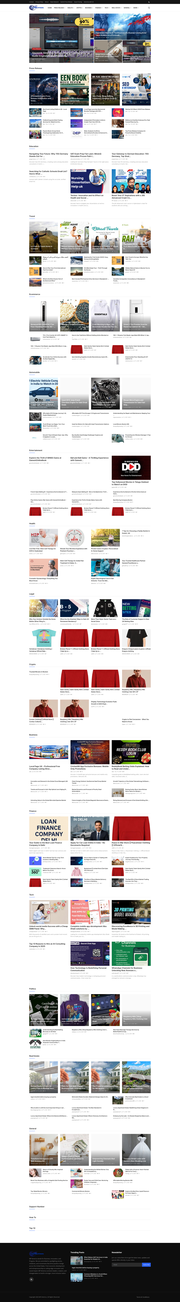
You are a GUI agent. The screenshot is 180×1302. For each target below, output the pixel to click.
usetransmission (97, 407)
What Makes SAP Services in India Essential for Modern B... (96, 1258)
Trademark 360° (47, 872)
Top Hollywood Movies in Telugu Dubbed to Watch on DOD (130, 483)
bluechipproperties (36, 1110)
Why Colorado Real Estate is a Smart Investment (136, 1098)
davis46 (74, 359)
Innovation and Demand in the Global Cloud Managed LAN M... (49, 782)
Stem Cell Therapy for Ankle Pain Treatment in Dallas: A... (72, 562)
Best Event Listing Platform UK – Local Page (55, 110)
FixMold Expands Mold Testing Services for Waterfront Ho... (53, 121)
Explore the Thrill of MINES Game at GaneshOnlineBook (45, 459)
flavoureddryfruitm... (67, 329)
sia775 (93, 706)
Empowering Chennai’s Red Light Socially (104, 1160)
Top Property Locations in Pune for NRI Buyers (105, 1087)
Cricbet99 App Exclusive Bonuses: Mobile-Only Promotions (89, 767)
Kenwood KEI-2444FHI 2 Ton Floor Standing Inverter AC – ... (43, 325)
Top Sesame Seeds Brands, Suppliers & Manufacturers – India (73, 324)
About (46, 2)
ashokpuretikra (47, 861)
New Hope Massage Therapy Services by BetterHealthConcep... (126, 1030)
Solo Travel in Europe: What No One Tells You (136, 258)
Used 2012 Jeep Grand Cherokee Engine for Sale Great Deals (74, 402)
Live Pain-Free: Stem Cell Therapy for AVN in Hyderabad (42, 550)
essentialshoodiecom (98, 329)
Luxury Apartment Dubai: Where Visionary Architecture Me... (89, 1117)
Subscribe (146, 1265)
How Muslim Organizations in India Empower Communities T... (54, 1041)
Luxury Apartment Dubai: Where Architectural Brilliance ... (49, 1116)
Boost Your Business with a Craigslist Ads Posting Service (49, 1180)
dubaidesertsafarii (89, 272)
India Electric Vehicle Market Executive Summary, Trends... (43, 403)
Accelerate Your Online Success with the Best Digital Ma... (54, 358)
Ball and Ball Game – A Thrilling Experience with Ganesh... (89, 459)
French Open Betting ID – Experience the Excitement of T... (49, 492)
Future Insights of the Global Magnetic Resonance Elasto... (90, 800)
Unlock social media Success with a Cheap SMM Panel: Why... (48, 927)
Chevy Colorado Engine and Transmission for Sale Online (104, 403)
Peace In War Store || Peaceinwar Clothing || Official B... (131, 844)
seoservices (75, 281)
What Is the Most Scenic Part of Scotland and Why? (53, 280)
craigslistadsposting (36, 1182)
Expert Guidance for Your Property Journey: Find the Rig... (136, 858)
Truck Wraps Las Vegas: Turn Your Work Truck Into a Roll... (54, 425)
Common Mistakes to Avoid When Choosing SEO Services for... (95, 1275)
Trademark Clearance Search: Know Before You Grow (54, 869)
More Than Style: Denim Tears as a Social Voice (103, 620)
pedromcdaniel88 (130, 1101)
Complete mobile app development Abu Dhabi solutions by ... (88, 927)
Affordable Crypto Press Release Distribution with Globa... (41, 98)
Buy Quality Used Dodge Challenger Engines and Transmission (87, 436)
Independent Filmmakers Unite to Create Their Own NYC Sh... (94, 121)
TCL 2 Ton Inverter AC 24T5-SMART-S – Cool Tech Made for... (55, 336)
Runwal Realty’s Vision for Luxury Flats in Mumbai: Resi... (43, 1087)
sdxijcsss (86, 872)
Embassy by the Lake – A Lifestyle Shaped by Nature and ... (131, 1116)
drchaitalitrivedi (33, 583)
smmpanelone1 (33, 931)
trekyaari (86, 261)
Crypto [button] (79, 8)
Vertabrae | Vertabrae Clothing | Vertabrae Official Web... (40, 650)
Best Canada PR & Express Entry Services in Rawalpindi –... (90, 279)
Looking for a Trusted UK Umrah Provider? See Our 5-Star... (105, 247)
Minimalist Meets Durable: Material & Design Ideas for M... (90, 1097)
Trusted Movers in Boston (38, 672)
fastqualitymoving (118, 426)
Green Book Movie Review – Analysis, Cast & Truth (73, 99)
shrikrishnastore (117, 337)
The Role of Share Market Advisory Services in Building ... (95, 880)
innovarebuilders (76, 1099)
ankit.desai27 (115, 973)
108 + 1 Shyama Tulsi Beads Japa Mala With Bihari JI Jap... (131, 335)
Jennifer (45, 361)
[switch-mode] (149, 2)
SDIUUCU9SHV (33, 654)
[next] (90, 38)
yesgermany (32, 159)
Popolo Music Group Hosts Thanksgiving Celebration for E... (53, 132)
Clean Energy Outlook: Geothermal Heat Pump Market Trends (89, 782)
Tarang (127, 1173)
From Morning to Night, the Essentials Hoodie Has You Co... (105, 325)
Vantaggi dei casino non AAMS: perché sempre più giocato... (43, 1020)
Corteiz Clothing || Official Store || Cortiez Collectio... (41, 720)
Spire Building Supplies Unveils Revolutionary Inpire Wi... (90, 357)
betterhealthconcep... (119, 1034)
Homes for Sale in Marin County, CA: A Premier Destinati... (136, 1087)
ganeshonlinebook (34, 463)
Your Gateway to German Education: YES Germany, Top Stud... (130, 155)
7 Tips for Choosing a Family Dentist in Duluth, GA (136, 532)
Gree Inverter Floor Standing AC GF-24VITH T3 (136, 358)
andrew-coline (129, 439)
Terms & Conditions (143, 1297)
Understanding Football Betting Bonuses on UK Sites (53, 1030)
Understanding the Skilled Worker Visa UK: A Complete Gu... (96, 1170)
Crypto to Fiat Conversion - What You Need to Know (135, 720)
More (135, 8)
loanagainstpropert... (34, 848)
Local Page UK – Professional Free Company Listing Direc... (44, 767)
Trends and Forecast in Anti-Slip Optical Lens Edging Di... (49, 789)
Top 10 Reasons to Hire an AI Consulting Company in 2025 (47, 945)
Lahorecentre (34, 329)
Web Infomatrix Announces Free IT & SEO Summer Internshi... (134, 98)
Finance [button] (98, 8)
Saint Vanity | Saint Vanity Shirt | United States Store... (96, 347)
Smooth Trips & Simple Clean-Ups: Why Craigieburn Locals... (55, 436)
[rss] (31, 1279)
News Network (54, 2)
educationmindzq (75, 159)
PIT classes (115, 200)
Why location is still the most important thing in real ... (48, 1108)
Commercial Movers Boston (81, 1191)
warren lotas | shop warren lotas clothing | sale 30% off (73, 1020)
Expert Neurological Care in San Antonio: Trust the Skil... (102, 580)
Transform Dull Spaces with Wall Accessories (42, 1160)
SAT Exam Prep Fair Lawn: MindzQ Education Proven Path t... (85, 155)
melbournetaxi (47, 439)
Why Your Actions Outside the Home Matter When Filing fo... (42, 620)
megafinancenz (129, 861)
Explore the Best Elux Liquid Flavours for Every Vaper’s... (137, 1192)
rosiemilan (128, 261)
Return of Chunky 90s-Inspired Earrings (53, 1170)
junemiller (45, 272)
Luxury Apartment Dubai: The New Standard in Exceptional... (86, 1108)
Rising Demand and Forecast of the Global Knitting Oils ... (131, 800)
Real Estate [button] (116, 8)
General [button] (127, 8)
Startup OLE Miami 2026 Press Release (137, 109)
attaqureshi (126, 1163)
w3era (85, 1278)
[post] (61, 38)
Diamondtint (46, 428)
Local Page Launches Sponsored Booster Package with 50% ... (94, 110)
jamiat (44, 1044)
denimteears (94, 624)
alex (33, 59)
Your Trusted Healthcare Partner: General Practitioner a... (134, 562)
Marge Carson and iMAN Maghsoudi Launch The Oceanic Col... (107, 56)
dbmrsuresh (34, 785)
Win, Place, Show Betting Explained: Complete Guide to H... (105, 98)
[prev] (32, 38)
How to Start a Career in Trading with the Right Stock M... (95, 858)
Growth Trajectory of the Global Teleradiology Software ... (131, 781)
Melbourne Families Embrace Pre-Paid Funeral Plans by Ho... (137, 121)
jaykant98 (114, 487)
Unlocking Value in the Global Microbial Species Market (48, 800)
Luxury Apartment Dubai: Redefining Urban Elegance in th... (130, 1108)
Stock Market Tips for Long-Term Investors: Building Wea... (53, 858)
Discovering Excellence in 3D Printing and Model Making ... (130, 927)
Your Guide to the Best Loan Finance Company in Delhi (45, 844)
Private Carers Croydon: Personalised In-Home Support (104, 550)
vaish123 (33, 1091)
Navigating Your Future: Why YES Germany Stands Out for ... (48, 155)
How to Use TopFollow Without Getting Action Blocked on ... (90, 336)
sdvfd (85, 350)
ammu (31, 553)
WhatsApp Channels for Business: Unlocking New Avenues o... (127, 969)
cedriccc (33, 1099)
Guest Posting (78, 2)
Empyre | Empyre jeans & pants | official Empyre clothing (136, 650)
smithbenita (32, 176)
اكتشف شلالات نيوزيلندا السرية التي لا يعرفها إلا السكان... (55, 258)
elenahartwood (74, 973)
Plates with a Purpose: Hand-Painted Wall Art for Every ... (137, 1170)
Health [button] (70, 8)
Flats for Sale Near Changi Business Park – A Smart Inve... (74, 1087)
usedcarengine (66, 407)
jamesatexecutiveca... (36, 251)
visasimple (87, 1173)
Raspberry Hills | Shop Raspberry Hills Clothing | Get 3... (135, 1019)
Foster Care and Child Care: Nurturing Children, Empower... (96, 1181)
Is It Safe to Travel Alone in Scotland (41, 247)
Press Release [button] (59, 8)
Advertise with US (89, 2)
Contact (31, 2)
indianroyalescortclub (98, 1163)
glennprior (63, 553)
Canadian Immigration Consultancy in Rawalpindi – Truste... (129, 280)
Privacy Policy (39, 2)
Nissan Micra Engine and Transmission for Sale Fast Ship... (134, 402)
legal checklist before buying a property (43, 1097)
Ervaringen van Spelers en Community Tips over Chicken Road (105, 1019)
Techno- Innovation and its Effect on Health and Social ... (86, 196)
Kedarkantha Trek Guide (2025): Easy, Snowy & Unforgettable (96, 258)
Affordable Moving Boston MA (122, 1180)
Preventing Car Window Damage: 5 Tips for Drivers (138, 436)
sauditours (64, 251)
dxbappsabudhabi (75, 931)
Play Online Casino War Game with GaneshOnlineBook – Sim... (48, 501)
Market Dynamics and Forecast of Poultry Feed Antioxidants (86, 790)
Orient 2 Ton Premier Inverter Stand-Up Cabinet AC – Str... (135, 325)
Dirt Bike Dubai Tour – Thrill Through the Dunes (95, 269)
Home (50, 8)
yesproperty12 (76, 1112)
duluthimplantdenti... (128, 536)
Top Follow (75, 339)
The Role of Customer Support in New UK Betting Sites (135, 620)
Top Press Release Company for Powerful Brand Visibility (135, 132)
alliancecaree (94, 553)
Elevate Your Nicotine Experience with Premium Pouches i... (73, 550)
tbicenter (93, 583)
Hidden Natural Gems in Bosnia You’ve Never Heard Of (137, 269)
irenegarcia (34, 407)
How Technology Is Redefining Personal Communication (88, 969)
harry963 (64, 1091)
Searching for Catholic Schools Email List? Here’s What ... (48, 172)
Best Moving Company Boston (122, 500)
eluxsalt (127, 1195)
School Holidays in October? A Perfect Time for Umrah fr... (74, 247)
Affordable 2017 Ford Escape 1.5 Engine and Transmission (90, 413)
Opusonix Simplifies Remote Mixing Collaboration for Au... (136, 57)
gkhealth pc (125, 565)
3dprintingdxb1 (116, 931)
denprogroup (87, 1261)
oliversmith (73, 200)
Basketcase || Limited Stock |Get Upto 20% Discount (96, 869)
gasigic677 (125, 624)
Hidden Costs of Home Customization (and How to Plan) (73, 1158)
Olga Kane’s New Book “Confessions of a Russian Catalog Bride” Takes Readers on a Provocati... (121, 34)
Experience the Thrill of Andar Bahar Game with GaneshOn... (87, 501)
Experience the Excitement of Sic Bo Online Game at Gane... (129, 492)
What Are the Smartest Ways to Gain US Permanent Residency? (74, 620)
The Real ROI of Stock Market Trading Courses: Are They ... (137, 880)
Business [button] (88, 8)
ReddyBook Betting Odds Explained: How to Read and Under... (130, 767)
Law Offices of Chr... (34, 624)
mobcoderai (32, 949)
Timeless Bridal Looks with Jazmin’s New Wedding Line (134, 1160)
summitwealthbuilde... (66, 624)
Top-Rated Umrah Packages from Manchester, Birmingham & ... (135, 246)
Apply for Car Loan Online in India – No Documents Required (87, 844)
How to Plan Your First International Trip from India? (54, 269)
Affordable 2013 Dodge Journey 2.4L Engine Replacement (54, 414)
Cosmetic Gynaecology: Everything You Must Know (43, 580)
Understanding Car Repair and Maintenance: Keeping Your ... (131, 414)
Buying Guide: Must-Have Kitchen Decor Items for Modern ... (136, 790)
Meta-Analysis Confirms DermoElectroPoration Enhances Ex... (96, 132)
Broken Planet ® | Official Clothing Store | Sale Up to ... (55, 509)
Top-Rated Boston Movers (39, 1191)
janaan (45, 261)
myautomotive (117, 417)
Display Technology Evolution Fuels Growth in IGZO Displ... (104, 703)
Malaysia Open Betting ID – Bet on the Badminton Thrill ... (90, 492)
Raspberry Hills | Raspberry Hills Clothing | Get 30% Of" (133, 691)
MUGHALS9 (125, 694)
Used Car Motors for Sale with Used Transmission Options (90, 424)
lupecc (124, 724)
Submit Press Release (66, 2)
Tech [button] (106, 8)
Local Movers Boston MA (121, 424)
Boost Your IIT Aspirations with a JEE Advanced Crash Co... (128, 196)
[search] (149, 7)
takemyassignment (130, 793)
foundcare (87, 1184)
